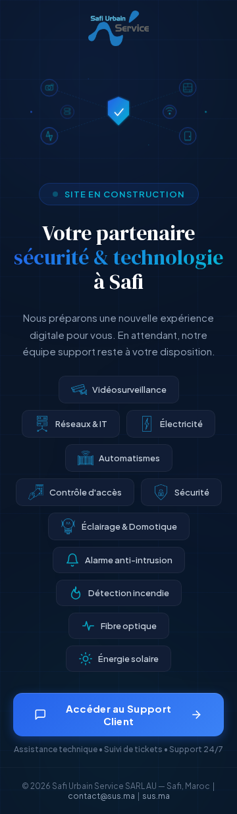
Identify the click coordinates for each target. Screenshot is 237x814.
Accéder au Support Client (118, 714)
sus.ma (156, 796)
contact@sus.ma (101, 796)
